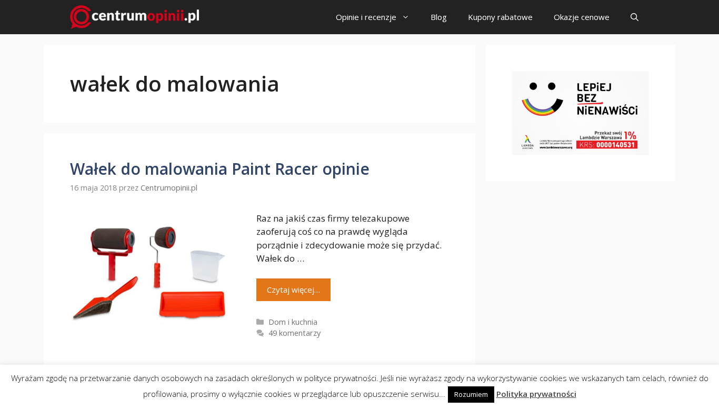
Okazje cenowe (582, 17)
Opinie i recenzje (366, 17)
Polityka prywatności (536, 393)
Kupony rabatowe (500, 17)
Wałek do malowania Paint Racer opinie (220, 168)
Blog (439, 17)
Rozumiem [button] (471, 394)
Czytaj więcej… (293, 289)
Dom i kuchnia (292, 322)
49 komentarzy (294, 333)
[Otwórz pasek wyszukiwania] (634, 17)
